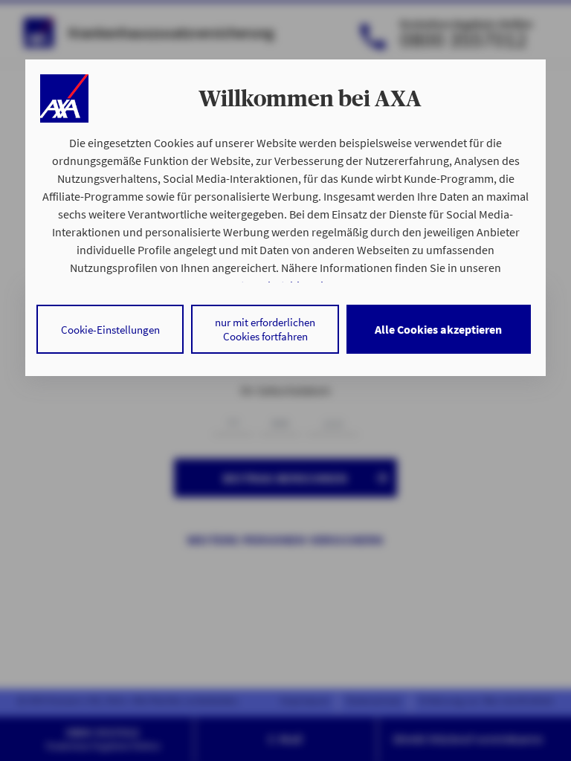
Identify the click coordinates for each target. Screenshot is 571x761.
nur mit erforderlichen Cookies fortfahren (265, 329)
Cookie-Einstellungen (110, 330)
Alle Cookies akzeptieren (438, 329)
